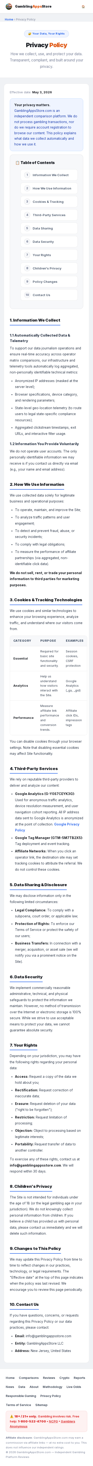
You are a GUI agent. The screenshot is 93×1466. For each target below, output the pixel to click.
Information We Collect (47, 175)
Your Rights (38, 255)
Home (9, 19)
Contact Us (38, 295)
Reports (79, 1378)
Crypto (64, 1378)
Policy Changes (42, 281)
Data (21, 1387)
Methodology (52, 1387)
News (10, 1387)
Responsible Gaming (21, 1396)
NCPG (53, 1421)
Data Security (40, 242)
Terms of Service (18, 1405)
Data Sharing (39, 228)
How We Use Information (48, 188)
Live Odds (74, 1387)
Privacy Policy (50, 1396)
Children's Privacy (44, 268)
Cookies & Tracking (45, 202)
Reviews (49, 1378)
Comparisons (29, 1378)
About (34, 1387)
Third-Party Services (46, 215)
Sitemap (41, 1405)
